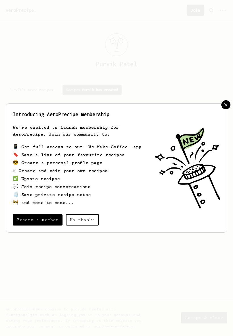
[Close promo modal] (225, 104)
